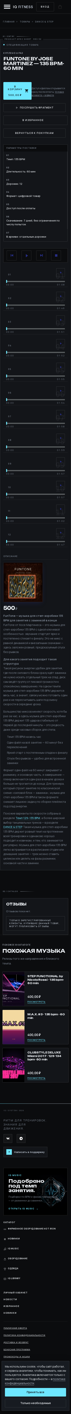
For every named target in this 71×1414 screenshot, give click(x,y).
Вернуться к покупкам (34, 133)
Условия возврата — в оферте (48, 93)
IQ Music (13, 1248)
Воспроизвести (26, 255)
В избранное (33, 120)
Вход (45, 6)
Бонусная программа (17, 1349)
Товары (25, 21)
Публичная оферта (15, 1328)
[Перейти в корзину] (60, 6)
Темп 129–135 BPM (28, 818)
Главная (9, 21)
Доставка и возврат (16, 1342)
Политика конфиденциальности (24, 1335)
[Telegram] (21, 1138)
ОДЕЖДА (13, 1268)
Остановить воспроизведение (56, 255)
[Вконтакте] (8, 1138)
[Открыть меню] (7, 6)
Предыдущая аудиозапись (12, 255)
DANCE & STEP (12, 827)
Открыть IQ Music (23, 1208)
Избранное (11, 1306)
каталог (9, 1222)
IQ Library (14, 1278)
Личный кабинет (16, 1292)
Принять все (35, 1392)
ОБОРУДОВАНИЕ (18, 1258)
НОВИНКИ (14, 1238)
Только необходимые (35, 1403)
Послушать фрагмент (37, 107)
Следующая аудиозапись (41, 255)
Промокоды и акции (17, 1356)
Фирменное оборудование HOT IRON (32, 1228)
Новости (10, 1299)
